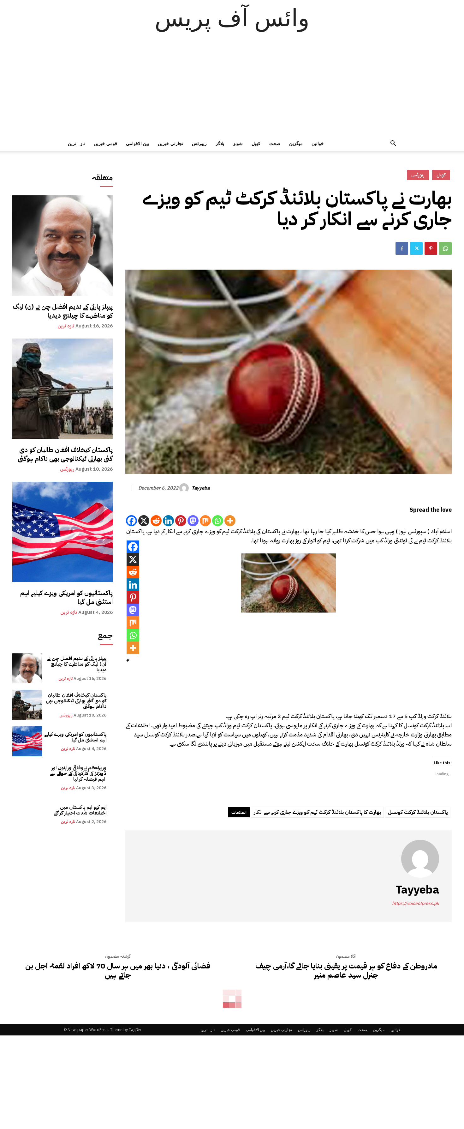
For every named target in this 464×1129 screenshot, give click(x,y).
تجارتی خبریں (170, 143)
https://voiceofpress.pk (415, 903)
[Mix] (205, 520)
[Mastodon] (193, 520)
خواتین (318, 143)
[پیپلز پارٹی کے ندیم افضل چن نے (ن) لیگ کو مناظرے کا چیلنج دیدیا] (62, 245)
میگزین (296, 143)
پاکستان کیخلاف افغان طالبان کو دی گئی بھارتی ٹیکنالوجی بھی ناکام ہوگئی (65, 454)
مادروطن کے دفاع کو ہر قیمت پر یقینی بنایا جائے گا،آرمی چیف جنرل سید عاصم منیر (346, 970)
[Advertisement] (232, 88)
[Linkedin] (168, 520)
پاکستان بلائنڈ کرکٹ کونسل (418, 812)
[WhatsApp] (445, 248)
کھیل (256, 143)
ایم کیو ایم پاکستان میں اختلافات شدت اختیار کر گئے (79, 810)
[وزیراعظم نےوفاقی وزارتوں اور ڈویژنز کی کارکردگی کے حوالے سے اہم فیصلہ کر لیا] (27, 778)
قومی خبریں (105, 143)
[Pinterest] (431, 248)
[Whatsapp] (217, 520)
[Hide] (127, 660)
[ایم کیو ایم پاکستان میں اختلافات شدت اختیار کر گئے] (27, 814)
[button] (393, 144)
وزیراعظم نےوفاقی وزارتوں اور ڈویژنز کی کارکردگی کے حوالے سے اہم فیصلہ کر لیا (78, 773)
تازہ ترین (76, 143)
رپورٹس (199, 143)
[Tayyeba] (185, 488)
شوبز (238, 143)
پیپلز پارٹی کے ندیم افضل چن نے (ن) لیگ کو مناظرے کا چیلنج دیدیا (63, 311)
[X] (143, 520)
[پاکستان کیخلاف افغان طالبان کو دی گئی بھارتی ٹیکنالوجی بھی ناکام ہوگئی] (62, 389)
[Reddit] (156, 520)
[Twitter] (416, 248)
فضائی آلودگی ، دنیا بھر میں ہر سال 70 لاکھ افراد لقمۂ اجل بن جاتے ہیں (117, 970)
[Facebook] (402, 248)
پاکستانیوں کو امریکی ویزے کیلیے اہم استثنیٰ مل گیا (66, 597)
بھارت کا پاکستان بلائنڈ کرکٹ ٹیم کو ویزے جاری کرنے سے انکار (317, 812)
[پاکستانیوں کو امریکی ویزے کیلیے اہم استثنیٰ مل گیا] (62, 532)
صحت (274, 143)
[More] (229, 520)
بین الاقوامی (137, 143)
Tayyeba (201, 488)
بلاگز (220, 143)
